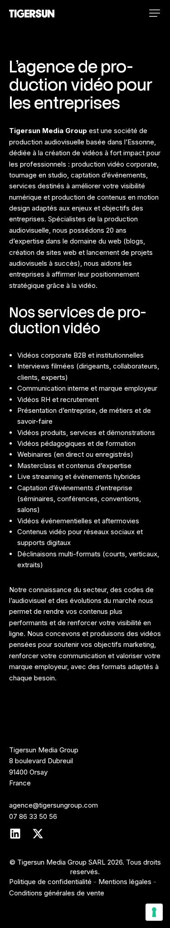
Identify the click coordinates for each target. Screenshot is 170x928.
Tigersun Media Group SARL (61, 862)
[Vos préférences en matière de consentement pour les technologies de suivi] (154, 912)
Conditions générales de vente (56, 893)
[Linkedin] (15, 833)
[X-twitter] (37, 833)
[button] (154, 13)
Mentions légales (124, 881)
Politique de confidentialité (50, 881)
